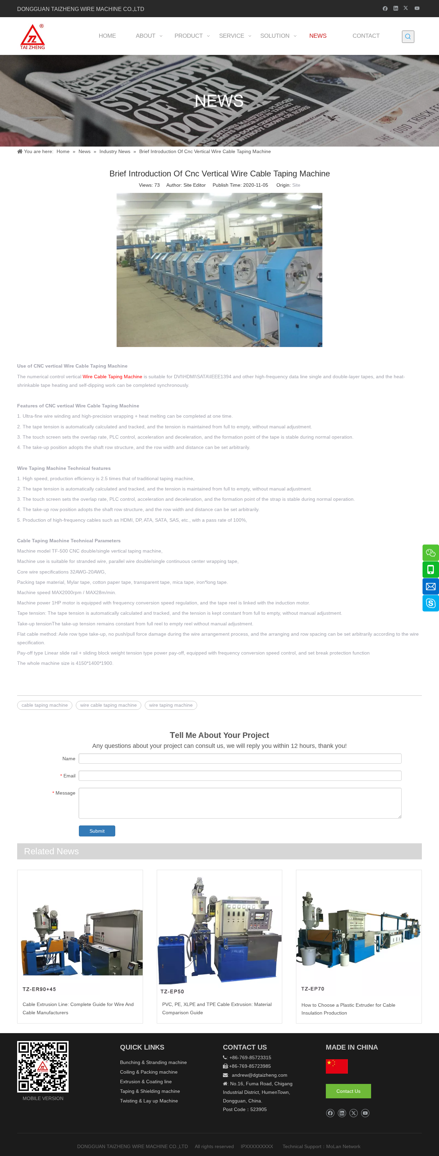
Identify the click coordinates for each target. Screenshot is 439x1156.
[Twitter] (406, 8)
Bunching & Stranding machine (153, 1062)
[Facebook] (385, 8)
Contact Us (348, 1091)
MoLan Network (344, 1146)
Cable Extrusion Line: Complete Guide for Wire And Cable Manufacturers (78, 1008)
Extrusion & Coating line (146, 1081)
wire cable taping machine (108, 705)
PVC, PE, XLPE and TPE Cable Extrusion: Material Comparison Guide (217, 1008)
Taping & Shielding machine (150, 1091)
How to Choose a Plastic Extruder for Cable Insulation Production (348, 1009)
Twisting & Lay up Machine (149, 1100)
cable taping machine (45, 705)
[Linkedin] (396, 8)
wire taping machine (171, 705)
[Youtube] (417, 8)
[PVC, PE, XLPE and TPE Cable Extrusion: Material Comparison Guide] (219, 932)
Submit (97, 831)
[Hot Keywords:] (408, 37)
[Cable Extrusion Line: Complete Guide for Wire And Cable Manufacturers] (80, 932)
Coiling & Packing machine (149, 1072)
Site (296, 185)
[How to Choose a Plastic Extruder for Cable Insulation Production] (359, 933)
